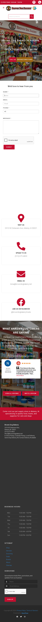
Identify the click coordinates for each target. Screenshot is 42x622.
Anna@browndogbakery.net (14, 433)
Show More (20, 375)
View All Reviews (12, 393)
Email (5, 100)
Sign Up (10, 599)
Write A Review (30, 393)
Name (5, 92)
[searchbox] (21, 16)
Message (7, 118)
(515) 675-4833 (10, 431)
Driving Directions (24, 59)
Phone (6, 108)
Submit (9, 147)
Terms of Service (32, 610)
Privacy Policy (21, 610)
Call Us (13, 59)
